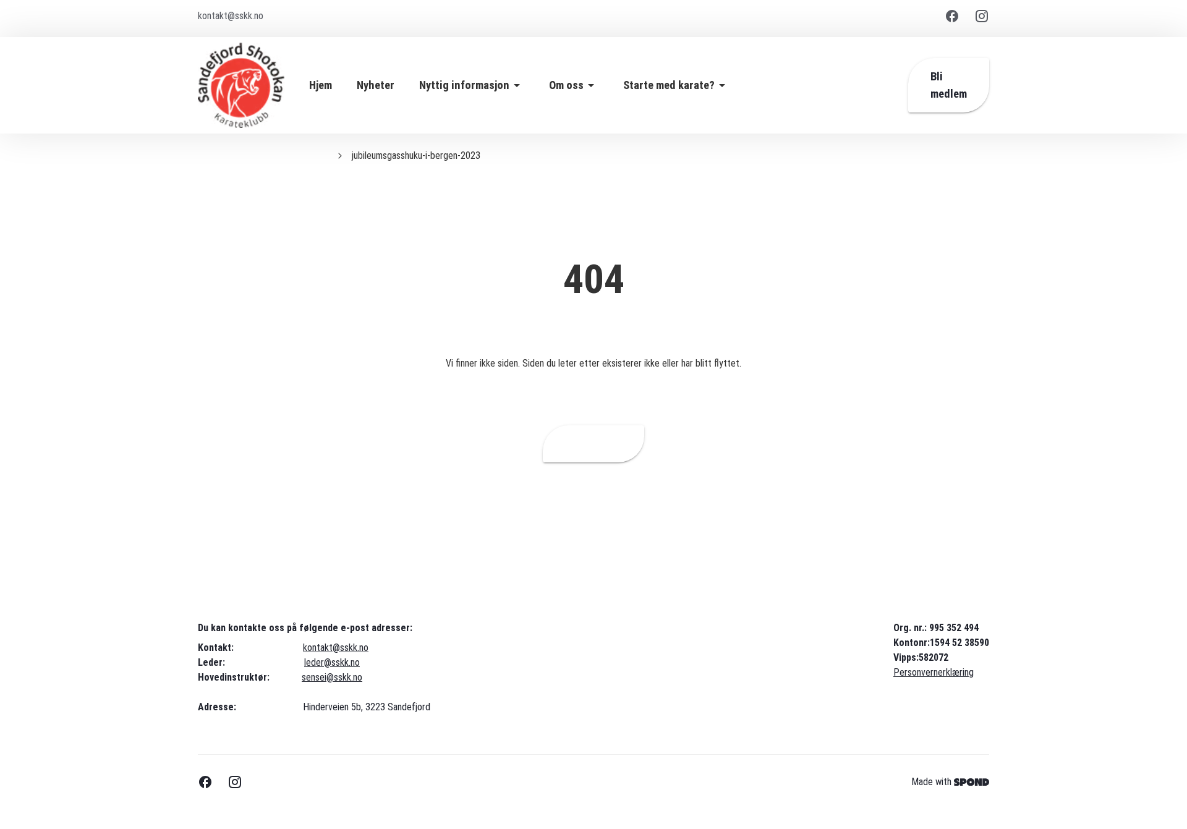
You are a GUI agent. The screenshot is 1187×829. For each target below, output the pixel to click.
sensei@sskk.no (332, 677)
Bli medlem (948, 85)
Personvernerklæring (933, 672)
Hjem (320, 85)
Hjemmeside (593, 444)
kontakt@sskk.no (335, 647)
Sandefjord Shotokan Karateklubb (263, 155)
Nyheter (375, 85)
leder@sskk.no (332, 662)
